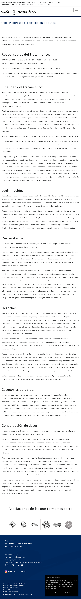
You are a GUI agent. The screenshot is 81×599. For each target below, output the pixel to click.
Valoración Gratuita (13, 546)
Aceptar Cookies (55, 593)
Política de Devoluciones (13, 585)
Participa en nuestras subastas (18, 543)
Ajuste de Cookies (10, 591)
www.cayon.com (11, 554)
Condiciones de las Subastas (15, 584)
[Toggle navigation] (76, 10)
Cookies (6, 589)
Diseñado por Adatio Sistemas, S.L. (18, 595)
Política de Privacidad (12, 587)
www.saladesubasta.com (15, 557)
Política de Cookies (51, 588)
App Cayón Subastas (13, 541)
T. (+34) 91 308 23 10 (14, 565)
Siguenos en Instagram (16, 571)
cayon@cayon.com (12, 560)
